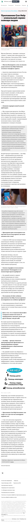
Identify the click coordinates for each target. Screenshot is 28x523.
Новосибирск (14, 10)
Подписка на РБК (17, 482)
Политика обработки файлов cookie (9, 497)
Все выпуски (4, 5)
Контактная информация (6, 480)
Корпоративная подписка (6, 485)
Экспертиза (17, 5)
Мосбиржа (14, 518)
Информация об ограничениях (8, 487)
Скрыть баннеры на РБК (6, 482)
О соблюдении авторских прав (8, 490)
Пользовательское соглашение (7, 492)
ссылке (12, 461)
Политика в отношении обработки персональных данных (13, 494)
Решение (24, 5)
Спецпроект (11, 5)
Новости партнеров (6, 10)
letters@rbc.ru (4, 514)
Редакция (16, 480)
